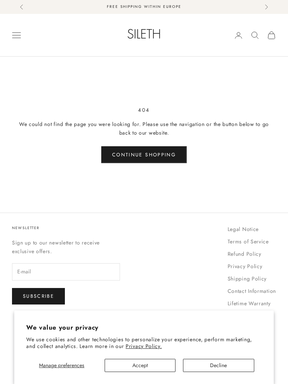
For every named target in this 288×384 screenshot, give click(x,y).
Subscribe (38, 296)
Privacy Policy (245, 266)
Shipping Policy (247, 278)
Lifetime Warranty (249, 303)
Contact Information (252, 291)
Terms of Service (248, 241)
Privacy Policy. (144, 346)
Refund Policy (244, 254)
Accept (140, 365)
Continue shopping (144, 154)
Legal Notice (243, 229)
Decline (218, 365)
